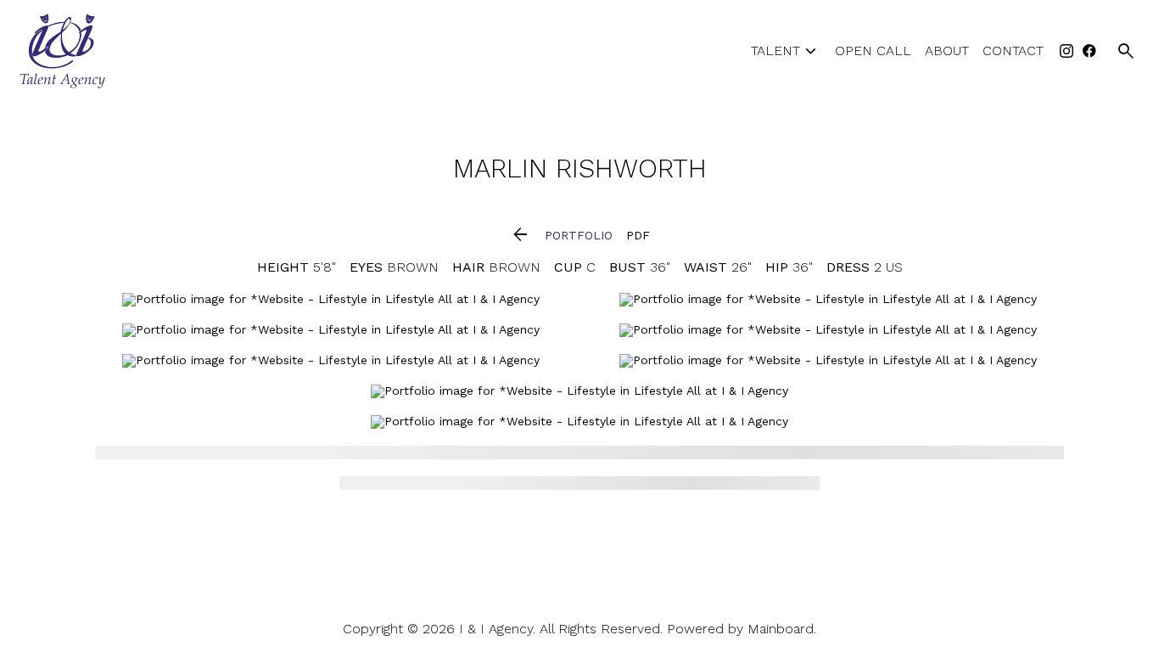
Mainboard (780, 629)
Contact (1013, 51)
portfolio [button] (579, 235)
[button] (520, 235)
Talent (786, 51)
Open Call (873, 51)
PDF (638, 235)
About (947, 51)
